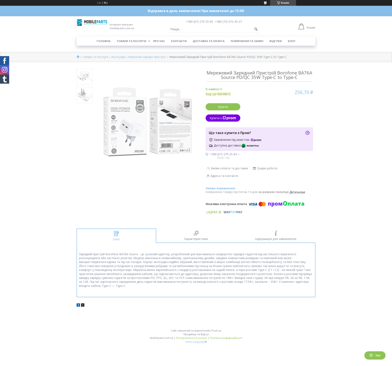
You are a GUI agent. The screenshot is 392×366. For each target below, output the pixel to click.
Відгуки (276, 41)
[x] (82, 305)
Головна (103, 41)
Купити (223, 107)
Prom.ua (216, 330)
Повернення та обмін (247, 41)
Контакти (179, 41)
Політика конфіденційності (226, 338)
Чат (378, 355)
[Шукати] (256, 29)
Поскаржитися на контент (191, 338)
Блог (292, 41)
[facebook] (78, 305)
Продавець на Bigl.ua (196, 334)
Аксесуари (118, 57)
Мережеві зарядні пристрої (147, 57)
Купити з (216, 118)
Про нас (159, 41)
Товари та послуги (131, 41)
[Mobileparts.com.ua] (92, 22)
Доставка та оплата (209, 41)
